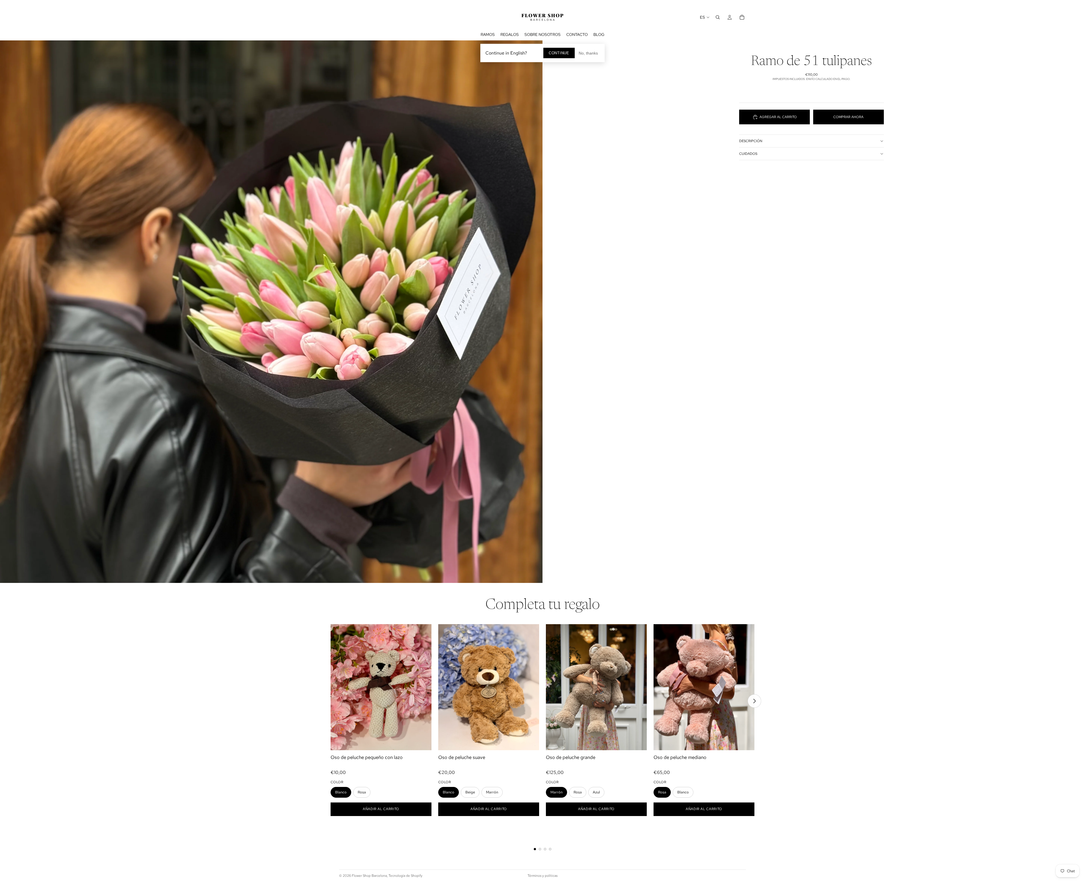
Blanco (341, 792)
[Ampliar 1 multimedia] (271, 311)
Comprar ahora (848, 117)
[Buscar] (717, 17)
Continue (559, 53)
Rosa (362, 792)
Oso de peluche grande (570, 757)
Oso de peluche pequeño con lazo (367, 757)
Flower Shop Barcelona (369, 875)
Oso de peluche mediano (680, 757)
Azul (596, 792)
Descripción (750, 141)
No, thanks (588, 53)
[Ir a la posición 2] (540, 849)
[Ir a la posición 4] (550, 849)
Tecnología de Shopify (405, 875)
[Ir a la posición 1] (535, 849)
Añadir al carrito (381, 809)
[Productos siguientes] (754, 701)
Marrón (492, 792)
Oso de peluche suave (461, 757)
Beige (470, 792)
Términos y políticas (542, 875)
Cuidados (748, 153)
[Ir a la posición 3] (545, 849)
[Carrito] (742, 17)
